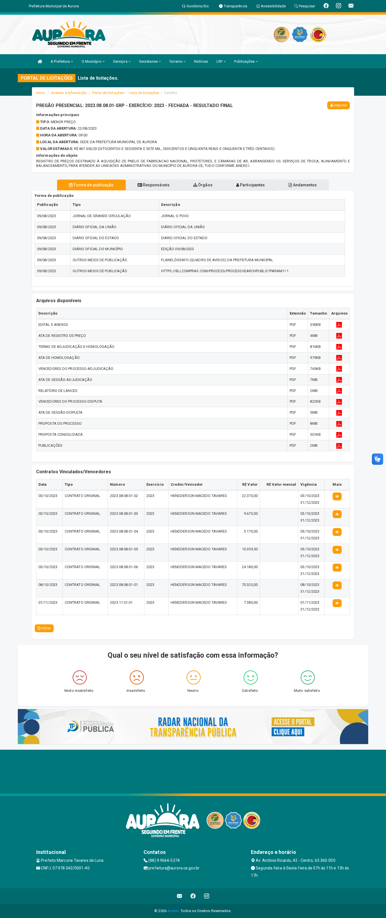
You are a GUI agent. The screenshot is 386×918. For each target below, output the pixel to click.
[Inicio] (40, 61)
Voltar (45, 628)
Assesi (173, 911)
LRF (220, 61)
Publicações (244, 61)
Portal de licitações (108, 93)
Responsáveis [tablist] (156, 185)
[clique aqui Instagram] (207, 896)
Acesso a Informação (69, 93)
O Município (92, 61)
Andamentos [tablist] (304, 185)
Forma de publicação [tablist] (93, 185)
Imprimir (340, 105)
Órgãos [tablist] (204, 185)
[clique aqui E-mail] (180, 896)
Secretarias (149, 61)
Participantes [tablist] (252, 185)
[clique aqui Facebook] (193, 896)
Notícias (201, 61)
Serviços (120, 61)
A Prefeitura (61, 61)
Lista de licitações (144, 93)
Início (40, 93)
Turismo (176, 61)
